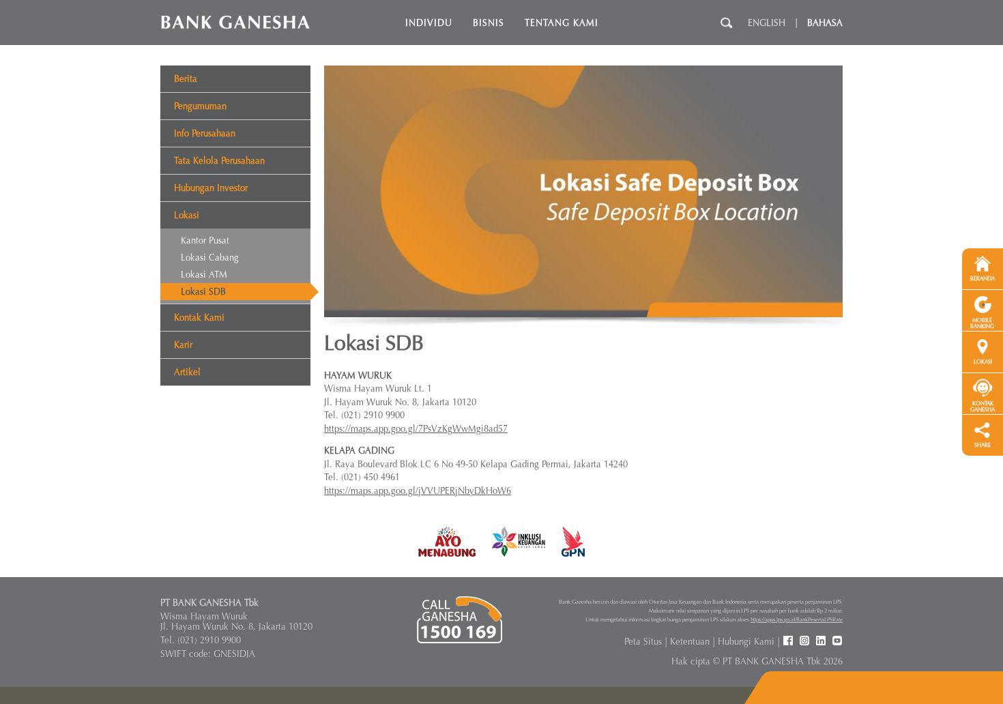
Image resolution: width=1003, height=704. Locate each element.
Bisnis (488, 23)
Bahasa (825, 23)
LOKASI (983, 362)
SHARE (982, 445)
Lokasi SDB (203, 292)
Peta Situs (643, 641)
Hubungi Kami (746, 641)
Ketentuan (690, 641)
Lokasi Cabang (210, 257)
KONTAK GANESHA (982, 406)
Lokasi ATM (204, 274)
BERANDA (982, 279)
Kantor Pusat (205, 240)
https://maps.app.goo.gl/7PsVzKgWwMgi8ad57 (416, 429)
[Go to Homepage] (235, 21)
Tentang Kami (561, 23)
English (766, 23)
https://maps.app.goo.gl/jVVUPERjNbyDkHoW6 (417, 491)
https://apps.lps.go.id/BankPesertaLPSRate (797, 619)
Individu (428, 23)
